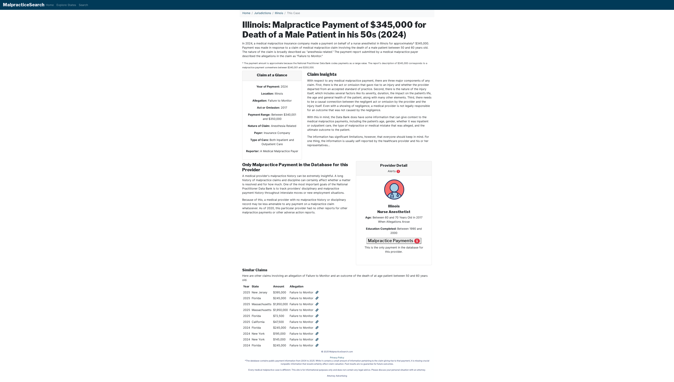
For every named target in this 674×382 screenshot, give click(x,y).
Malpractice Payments (393, 240)
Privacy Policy (337, 357)
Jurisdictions (262, 13)
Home (50, 5)
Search (83, 5)
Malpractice (23, 4)
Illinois (279, 13)
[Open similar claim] (316, 292)
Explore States (66, 5)
